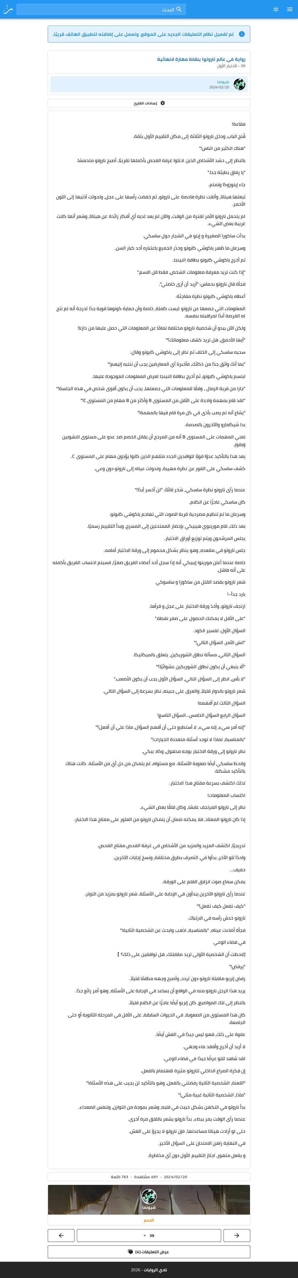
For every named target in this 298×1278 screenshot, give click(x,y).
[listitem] (149, 84)
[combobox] (101, 9)
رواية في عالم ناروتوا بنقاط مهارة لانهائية (201, 59)
